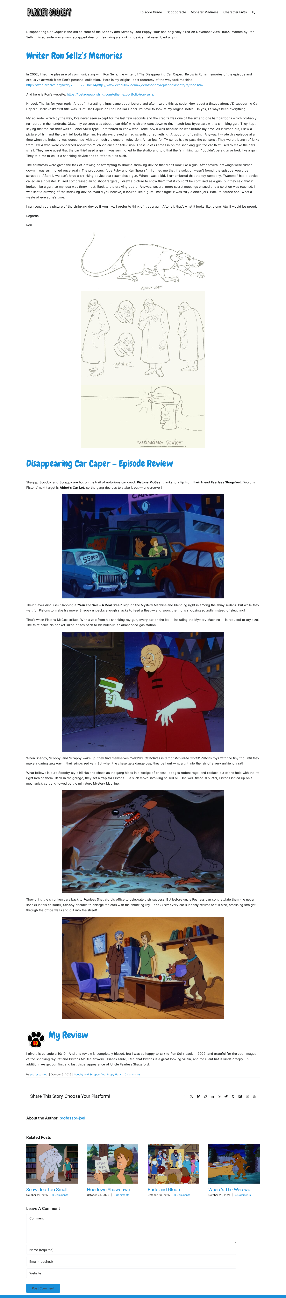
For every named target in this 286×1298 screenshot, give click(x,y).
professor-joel (39, 1074)
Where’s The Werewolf (230, 1189)
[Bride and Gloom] (173, 1146)
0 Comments (132, 1074)
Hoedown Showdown (108, 1189)
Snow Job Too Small (47, 1189)
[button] (253, 12)
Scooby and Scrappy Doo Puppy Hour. (98, 1074)
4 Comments (243, 1194)
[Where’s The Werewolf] (234, 1146)
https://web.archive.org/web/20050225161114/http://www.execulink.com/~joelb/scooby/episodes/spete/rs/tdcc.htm (114, 85)
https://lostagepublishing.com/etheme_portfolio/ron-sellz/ (110, 94)
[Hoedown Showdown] (112, 1146)
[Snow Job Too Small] (52, 1146)
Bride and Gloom (165, 1189)
